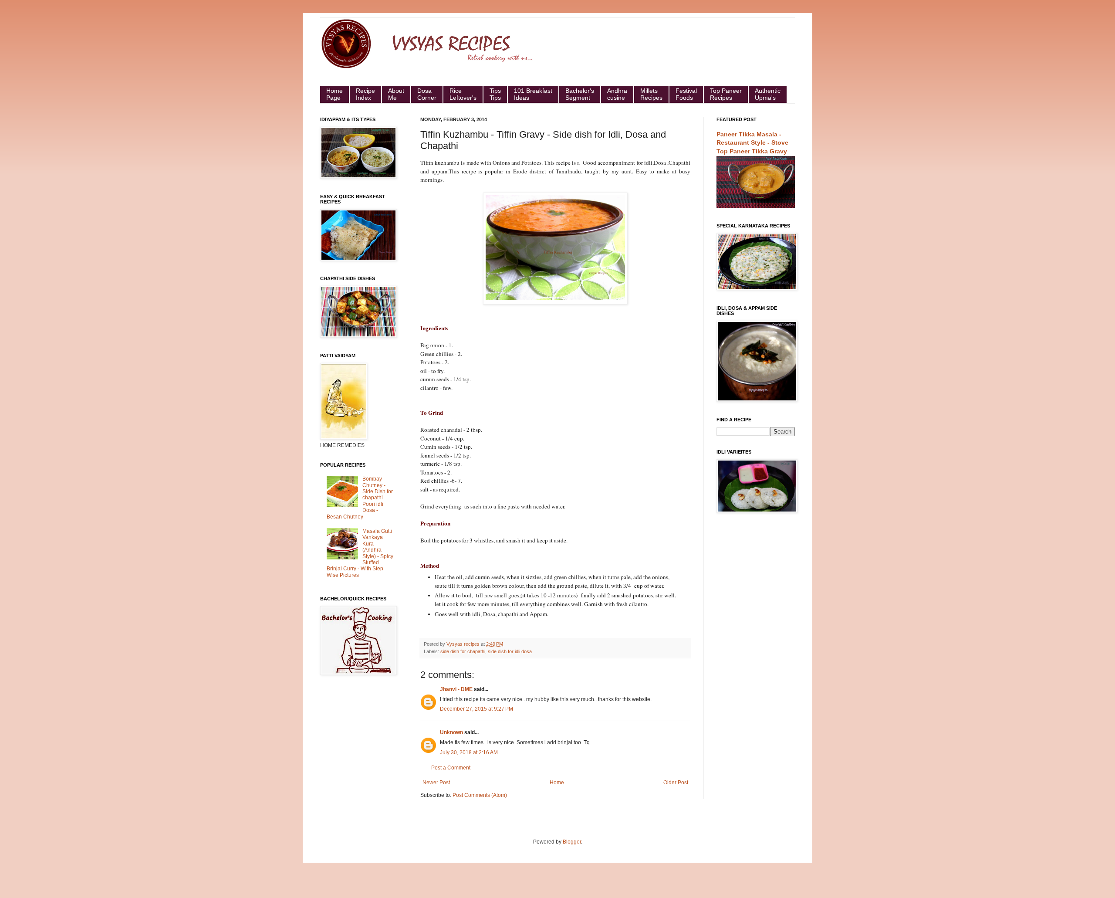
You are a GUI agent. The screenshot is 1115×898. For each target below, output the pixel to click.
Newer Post (436, 782)
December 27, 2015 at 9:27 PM (476, 709)
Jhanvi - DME (456, 689)
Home (557, 782)
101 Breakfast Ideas (533, 94)
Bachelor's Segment (579, 94)
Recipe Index (365, 94)
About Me (396, 94)
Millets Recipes (651, 94)
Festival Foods (686, 94)
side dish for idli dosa (510, 651)
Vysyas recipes (463, 644)
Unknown (451, 732)
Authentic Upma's (767, 94)
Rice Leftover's (462, 94)
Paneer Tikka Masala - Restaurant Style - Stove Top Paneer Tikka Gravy (752, 143)
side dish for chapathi (462, 651)
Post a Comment (450, 768)
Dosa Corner (426, 94)
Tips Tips (495, 94)
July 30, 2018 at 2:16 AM (469, 752)
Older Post (675, 782)
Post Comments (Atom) (480, 795)
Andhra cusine (617, 94)
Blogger (572, 842)
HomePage (334, 94)
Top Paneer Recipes (726, 94)
